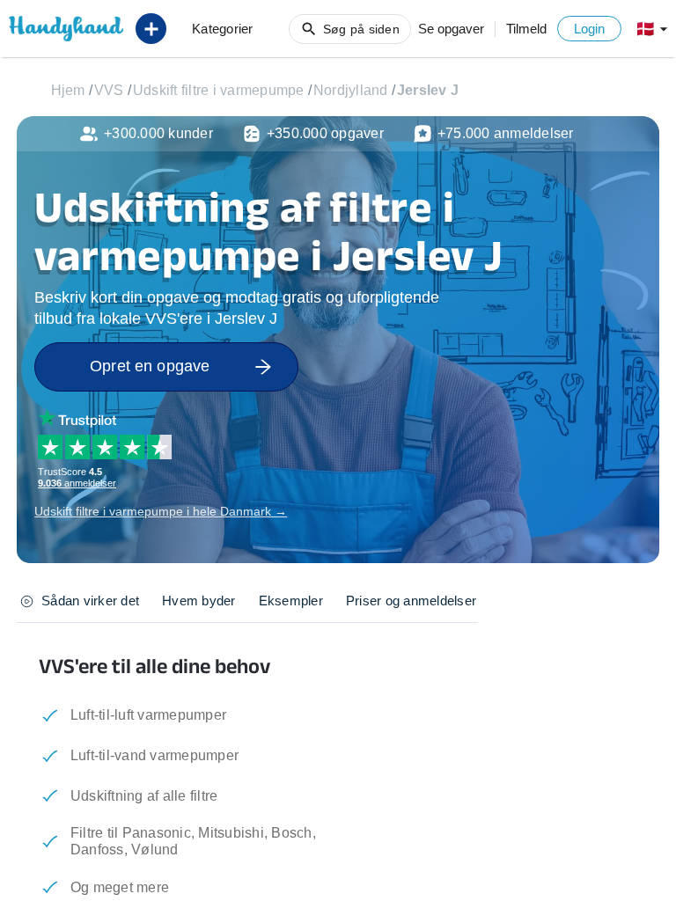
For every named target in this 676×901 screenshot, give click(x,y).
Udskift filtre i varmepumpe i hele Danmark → (160, 511)
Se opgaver (451, 28)
